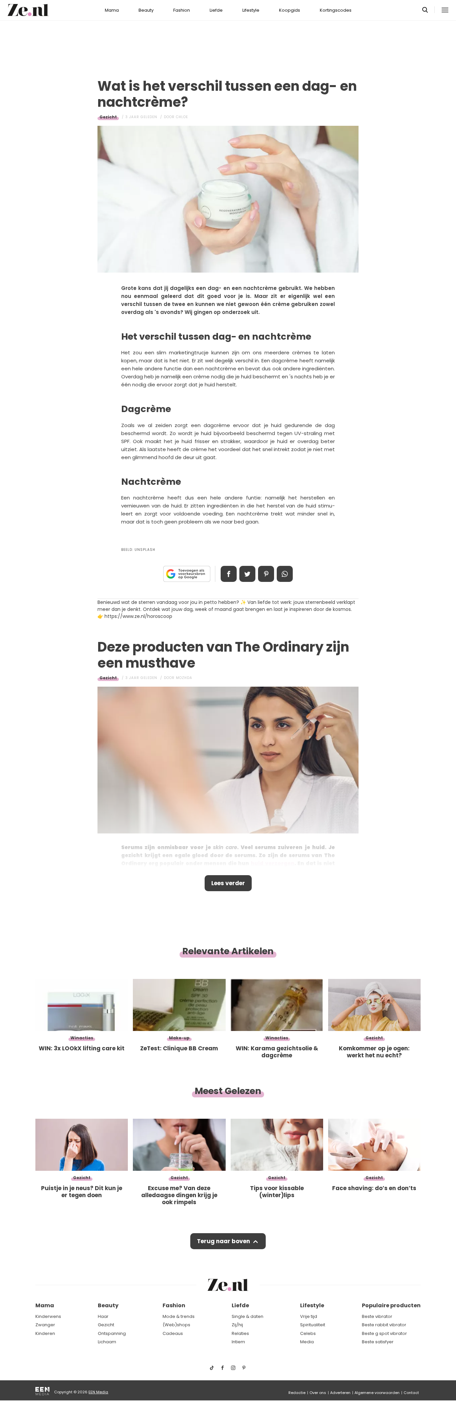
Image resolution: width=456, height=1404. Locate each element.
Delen (229, 574)
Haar (103, 1316)
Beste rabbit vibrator (384, 1325)
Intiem (238, 1342)
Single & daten (247, 1316)
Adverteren (340, 1392)
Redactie (296, 1392)
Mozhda (184, 677)
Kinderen (45, 1333)
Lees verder (228, 883)
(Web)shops (176, 1325)
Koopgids (289, 10)
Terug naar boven (223, 1241)
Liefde (216, 10)
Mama (112, 10)
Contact (411, 1392)
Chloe (182, 116)
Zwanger (45, 1325)
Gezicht (108, 117)
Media (307, 1342)
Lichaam (107, 1342)
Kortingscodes (336, 10)
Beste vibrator (377, 1316)
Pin (266, 574)
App (285, 574)
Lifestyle (250, 10)
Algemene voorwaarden (377, 1392)
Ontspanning (112, 1333)
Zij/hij (237, 1325)
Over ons (317, 1392)
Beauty (146, 10)
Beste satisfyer (378, 1342)
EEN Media (98, 1392)
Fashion (181, 10)
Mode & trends (179, 1316)
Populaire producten (391, 1305)
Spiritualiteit (312, 1325)
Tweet (247, 574)
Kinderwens (48, 1316)
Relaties (240, 1333)
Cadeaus (173, 1333)
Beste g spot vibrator (384, 1333)
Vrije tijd (308, 1316)
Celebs (308, 1333)
